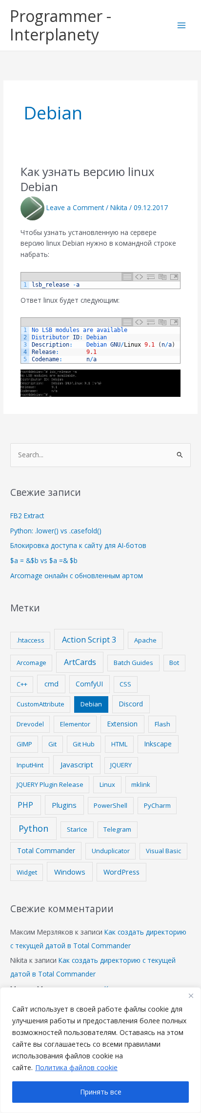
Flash (162, 724)
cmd (51, 683)
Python (33, 828)
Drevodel (30, 724)
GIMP (24, 744)
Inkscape (158, 743)
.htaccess (30, 640)
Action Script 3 (89, 639)
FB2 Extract (27, 515)
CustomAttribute (40, 704)
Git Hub (84, 744)
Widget (27, 872)
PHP (25, 805)
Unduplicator (111, 850)
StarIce (77, 829)
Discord (131, 703)
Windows (69, 872)
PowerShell (110, 805)
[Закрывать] (191, 995)
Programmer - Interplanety (60, 25)
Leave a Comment (75, 207)
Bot (174, 662)
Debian (91, 704)
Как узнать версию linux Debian (87, 179)
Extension (122, 723)
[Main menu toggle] (182, 26)
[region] (100, 1050)
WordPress (121, 872)
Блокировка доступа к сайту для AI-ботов (78, 545)
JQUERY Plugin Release (50, 784)
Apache (145, 640)
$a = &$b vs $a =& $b (44, 560)
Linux (107, 784)
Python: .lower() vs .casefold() (55, 530)
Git (52, 744)
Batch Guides (133, 662)
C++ (22, 684)
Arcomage (31, 662)
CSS (125, 684)
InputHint (30, 765)
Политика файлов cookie (76, 1067)
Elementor (75, 724)
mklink (140, 784)
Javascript (76, 764)
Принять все (100, 1091)
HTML (119, 744)
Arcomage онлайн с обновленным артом (76, 575)
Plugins (64, 805)
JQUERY (121, 765)
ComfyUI (89, 683)
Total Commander (46, 850)
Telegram (117, 829)
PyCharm (157, 805)
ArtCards (80, 662)
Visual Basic (163, 850)
